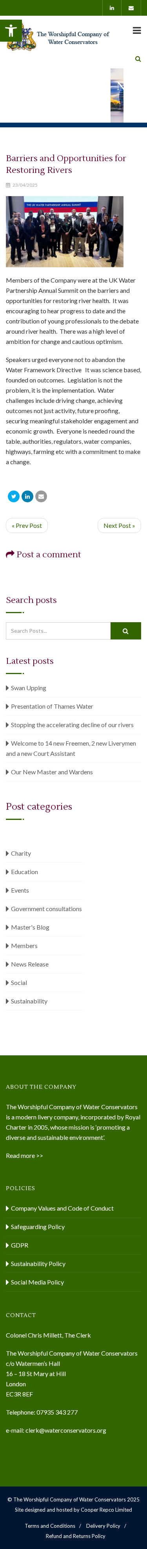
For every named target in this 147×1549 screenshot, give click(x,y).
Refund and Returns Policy (75, 1536)
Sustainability (29, 1001)
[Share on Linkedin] (27, 496)
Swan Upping (28, 687)
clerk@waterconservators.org (65, 1430)
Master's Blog (30, 927)
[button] (11, 31)
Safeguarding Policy (38, 1226)
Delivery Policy (103, 1526)
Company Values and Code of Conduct (62, 1208)
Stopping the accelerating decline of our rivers (72, 724)
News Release (30, 964)
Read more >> (24, 1155)
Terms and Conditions (50, 1526)
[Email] (41, 496)
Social (19, 982)
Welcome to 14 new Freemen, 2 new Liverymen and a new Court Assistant (71, 748)
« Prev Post (27, 525)
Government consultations (46, 908)
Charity (21, 853)
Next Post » (119, 525)
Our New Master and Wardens (52, 771)
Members (24, 945)
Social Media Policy (37, 1282)
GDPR (19, 1245)
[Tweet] (14, 496)
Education (24, 871)
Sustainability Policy (38, 1263)
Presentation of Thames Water (52, 706)
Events (20, 890)
